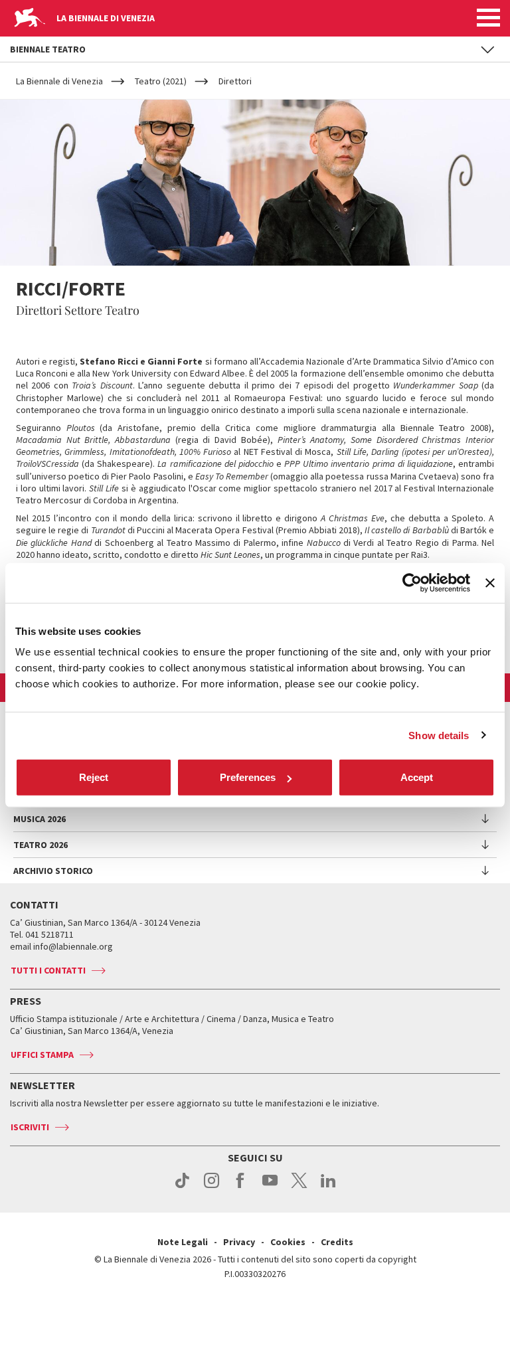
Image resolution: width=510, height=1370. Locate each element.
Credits (337, 1242)
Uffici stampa (42, 1055)
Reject (93, 777)
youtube (270, 1187)
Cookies (287, 1242)
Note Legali (182, 1242)
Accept (416, 777)
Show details (438, 734)
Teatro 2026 (40, 845)
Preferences (248, 777)
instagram (211, 1187)
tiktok (182, 1187)
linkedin (328, 1187)
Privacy (239, 1242)
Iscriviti (30, 1127)
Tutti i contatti (48, 970)
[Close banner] (490, 582)
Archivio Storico (53, 871)
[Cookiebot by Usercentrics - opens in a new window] (412, 582)
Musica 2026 (39, 819)
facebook (240, 1187)
